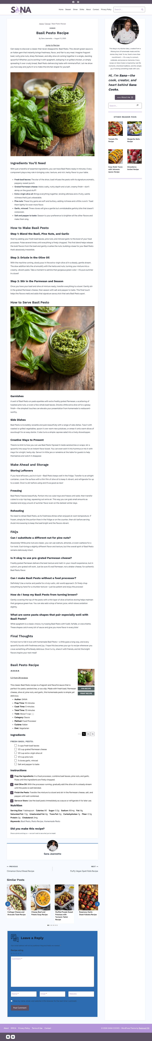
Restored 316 (144, 1028)
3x (93, 734)
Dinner (75, 9)
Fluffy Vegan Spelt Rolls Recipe (84, 869)
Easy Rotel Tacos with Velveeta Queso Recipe (115, 169)
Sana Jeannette (46, 38)
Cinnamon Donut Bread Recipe (20, 869)
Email (44, 994)
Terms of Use (37, 1028)
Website (73, 994)
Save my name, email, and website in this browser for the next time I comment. (45, 1001)
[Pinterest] (78, 2)
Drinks (82, 9)
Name (15, 994)
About (88, 9)
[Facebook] (73, 2)
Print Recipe (86, 693)
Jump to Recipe (53, 45)
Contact (96, 9)
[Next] (97, 904)
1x (84, 734)
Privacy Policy (106, 9)
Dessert (68, 9)
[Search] (137, 105)
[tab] (48, 925)
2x (88, 734)
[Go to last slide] (7, 904)
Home (61, 9)
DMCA (13, 1028)
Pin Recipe (86, 688)
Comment (17, 959)
